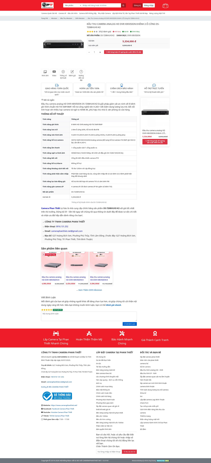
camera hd (144, 363)
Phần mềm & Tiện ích (104, 426)
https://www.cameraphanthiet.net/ (64, 405)
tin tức (98, 363)
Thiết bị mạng (145, 416)
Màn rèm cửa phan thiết (149, 360)
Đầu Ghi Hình (73, 13)
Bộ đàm (143, 429)
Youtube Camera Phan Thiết (61, 412)
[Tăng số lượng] (100, 52)
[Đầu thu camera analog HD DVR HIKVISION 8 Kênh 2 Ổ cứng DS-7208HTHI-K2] (101, 263)
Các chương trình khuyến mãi (107, 376)
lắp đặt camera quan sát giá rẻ (107, 406)
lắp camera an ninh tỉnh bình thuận (153, 383)
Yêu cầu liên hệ (130, 452)
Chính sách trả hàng (103, 396)
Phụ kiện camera (104, 13)
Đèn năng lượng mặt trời (105, 370)
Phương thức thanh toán (105, 399)
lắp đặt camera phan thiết (149, 357)
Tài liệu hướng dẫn (103, 367)
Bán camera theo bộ (103, 373)
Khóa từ (143, 393)
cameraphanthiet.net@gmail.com (67, 231)
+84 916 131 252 (57, 377)
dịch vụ (99, 383)
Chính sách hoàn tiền (104, 393)
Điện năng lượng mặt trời (149, 419)
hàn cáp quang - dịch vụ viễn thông (109, 380)
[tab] (45, 71)
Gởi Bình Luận (130, 324)
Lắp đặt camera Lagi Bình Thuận (152, 399)
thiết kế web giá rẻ (103, 409)
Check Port (144, 403)
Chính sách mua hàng (104, 386)
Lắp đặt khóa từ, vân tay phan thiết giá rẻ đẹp (130, 13)
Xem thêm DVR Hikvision (90, 290)
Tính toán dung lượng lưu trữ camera (154, 390)
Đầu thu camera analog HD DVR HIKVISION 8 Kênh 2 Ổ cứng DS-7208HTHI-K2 (100, 278)
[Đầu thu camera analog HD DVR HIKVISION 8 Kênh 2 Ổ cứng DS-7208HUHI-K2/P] (76, 263)
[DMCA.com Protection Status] (163, 460)
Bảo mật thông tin (103, 390)
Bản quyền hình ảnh (103, 429)
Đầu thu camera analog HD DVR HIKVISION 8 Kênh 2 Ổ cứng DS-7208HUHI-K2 (153, 132)
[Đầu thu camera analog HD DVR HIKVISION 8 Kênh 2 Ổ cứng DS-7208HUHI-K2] (155, 112)
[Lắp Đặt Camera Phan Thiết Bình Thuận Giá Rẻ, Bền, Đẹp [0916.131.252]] (47, 5)
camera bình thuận (147, 386)
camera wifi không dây (87, 13)
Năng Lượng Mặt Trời (157, 13)
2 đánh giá (106, 31)
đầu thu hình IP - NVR (148, 373)
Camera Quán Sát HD (49, 13)
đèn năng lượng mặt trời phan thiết (109, 413)
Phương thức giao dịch (104, 403)
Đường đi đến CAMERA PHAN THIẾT (54, 387)
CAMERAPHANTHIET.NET (92, 460)
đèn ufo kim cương (103, 419)
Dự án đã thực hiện (103, 360)
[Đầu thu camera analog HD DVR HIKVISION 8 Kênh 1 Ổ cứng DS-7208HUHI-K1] (52, 263)
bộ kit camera (145, 367)
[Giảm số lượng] (89, 52)
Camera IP (62, 13)
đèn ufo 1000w (102, 416)
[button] (44, 44)
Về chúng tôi (101, 357)
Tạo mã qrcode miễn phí (149, 406)
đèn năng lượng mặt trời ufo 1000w (109, 422)
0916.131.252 (62, 226)
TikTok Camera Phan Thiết (59, 416)
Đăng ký (137, 5)
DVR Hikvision (133, 35)
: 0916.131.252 (124, 52)
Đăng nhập (148, 5)
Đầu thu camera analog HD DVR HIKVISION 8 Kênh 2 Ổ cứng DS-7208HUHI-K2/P (76, 278)
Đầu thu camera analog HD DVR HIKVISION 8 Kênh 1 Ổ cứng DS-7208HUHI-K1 (51, 278)
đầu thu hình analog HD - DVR (151, 370)
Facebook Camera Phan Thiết (63, 409)
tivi (141, 396)
